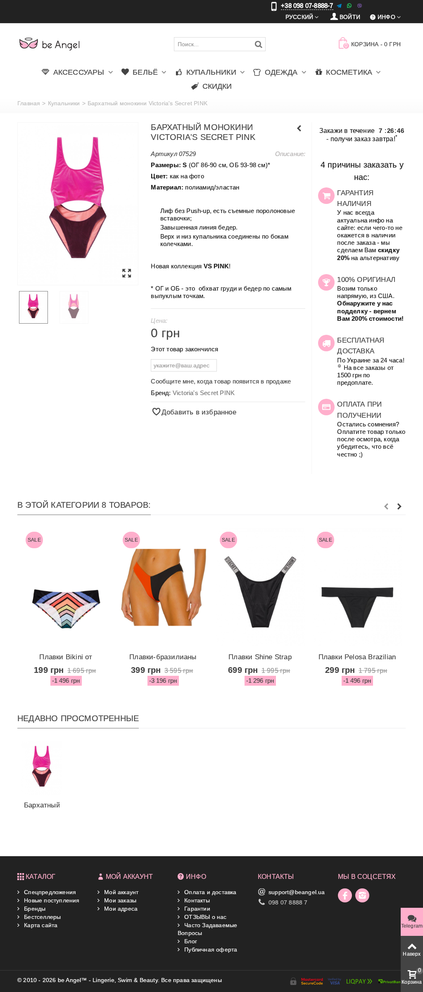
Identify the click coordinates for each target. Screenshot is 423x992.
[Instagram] (362, 895)
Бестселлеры (41, 917)
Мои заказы (119, 900)
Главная (28, 103)
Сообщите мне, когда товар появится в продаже (221, 381)
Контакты (196, 900)
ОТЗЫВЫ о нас (205, 917)
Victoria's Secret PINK (204, 392)
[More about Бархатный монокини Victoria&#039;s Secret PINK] (41, 768)
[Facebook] (345, 895)
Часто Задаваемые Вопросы (207, 929)
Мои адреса (120, 908)
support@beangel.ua (297, 892)
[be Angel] (49, 43)
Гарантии (196, 908)
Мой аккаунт (120, 892)
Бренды (33, 908)
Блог (190, 941)
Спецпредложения (49, 892)
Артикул (164, 153)
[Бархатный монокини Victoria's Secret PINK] (78, 204)
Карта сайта (39, 925)
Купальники (64, 103)
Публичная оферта (210, 949)
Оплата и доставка (210, 892)
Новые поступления (51, 900)
